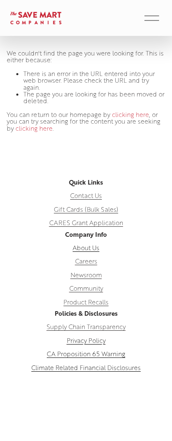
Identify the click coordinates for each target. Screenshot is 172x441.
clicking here (130, 114)
